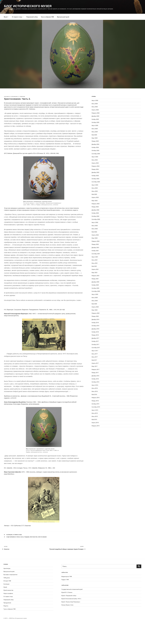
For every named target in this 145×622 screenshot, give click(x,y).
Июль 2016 (95, 388)
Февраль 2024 (95, 166)
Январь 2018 (95, 335)
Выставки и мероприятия (10, 574)
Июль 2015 (95, 413)
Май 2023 (94, 194)
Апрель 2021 (95, 269)
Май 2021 (94, 266)
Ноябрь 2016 (95, 379)
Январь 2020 (95, 316)
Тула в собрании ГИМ (47, 17)
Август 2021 (95, 257)
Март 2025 (95, 138)
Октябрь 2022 (95, 216)
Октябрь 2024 (95, 150)
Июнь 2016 (95, 391)
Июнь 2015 (95, 416)
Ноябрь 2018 (95, 332)
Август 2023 (95, 185)
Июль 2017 (95, 354)
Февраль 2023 (95, 203)
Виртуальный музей (63, 17)
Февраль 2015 (95, 426)
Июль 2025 (95, 128)
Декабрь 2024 (95, 144)
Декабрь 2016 (95, 375)
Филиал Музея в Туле (67, 605)
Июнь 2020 (95, 300)
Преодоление (7, 603)
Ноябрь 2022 (95, 213)
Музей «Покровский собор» (69, 595)
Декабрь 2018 (95, 329)
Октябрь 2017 (95, 344)
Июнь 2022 (95, 228)
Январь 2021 (95, 278)
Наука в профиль (8, 593)
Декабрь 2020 (95, 282)
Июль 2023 (95, 188)
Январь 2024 (95, 169)
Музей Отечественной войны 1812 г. (71, 598)
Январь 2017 (95, 372)
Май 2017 (94, 360)
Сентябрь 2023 (96, 182)
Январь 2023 (95, 207)
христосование (42, 537)
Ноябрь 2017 (95, 341)
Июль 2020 (95, 297)
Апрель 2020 (95, 307)
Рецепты (6, 606)
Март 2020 (95, 310)
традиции (26, 537)
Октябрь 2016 (95, 382)
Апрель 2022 (95, 235)
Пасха (22, 537)
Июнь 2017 (95, 357)
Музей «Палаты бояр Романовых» (70, 602)
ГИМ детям (7, 578)
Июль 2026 (95, 103)
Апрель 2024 (95, 163)
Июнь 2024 (95, 160)
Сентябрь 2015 (96, 407)
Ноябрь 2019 (95, 322)
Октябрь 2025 (95, 122)
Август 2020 (95, 294)
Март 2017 (95, 366)
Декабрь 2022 (95, 210)
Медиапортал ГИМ (66, 576)
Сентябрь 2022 (96, 219)
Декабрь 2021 (95, 247)
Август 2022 (95, 222)
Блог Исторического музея (28, 6)
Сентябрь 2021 (96, 253)
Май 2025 (94, 135)
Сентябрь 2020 (96, 291)
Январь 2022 (95, 244)
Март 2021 (95, 272)
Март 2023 (95, 200)
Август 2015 (95, 410)
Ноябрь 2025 (95, 119)
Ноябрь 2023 (95, 175)
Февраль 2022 (95, 241)
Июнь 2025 (95, 131)
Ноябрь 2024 (95, 147)
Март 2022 (95, 238)
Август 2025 (95, 125)
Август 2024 (95, 157)
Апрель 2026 (95, 110)
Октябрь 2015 (95, 404)
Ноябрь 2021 (95, 250)
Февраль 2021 (95, 275)
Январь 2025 (95, 141)
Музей (6, 17)
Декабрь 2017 (95, 338)
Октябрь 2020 (95, 288)
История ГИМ (7, 581)
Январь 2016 (95, 401)
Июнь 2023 (95, 191)
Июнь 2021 (95, 263)
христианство (34, 537)
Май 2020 (94, 304)
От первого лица (17, 17)
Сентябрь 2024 (96, 153)
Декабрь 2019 (95, 319)
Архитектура (7, 568)
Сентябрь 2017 (96, 347)
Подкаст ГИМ (65, 579)
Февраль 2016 (95, 397)
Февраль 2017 (95, 369)
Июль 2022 (95, 225)
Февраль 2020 (95, 313)
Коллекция (9, 534)
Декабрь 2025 (95, 116)
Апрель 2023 (95, 197)
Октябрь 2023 (95, 178)
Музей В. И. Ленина (66, 592)
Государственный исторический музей (71, 589)
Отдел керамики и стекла (13, 537)
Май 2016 (94, 394)
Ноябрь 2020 (95, 285)
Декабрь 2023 (95, 172)
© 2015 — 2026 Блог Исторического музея (15, 618)
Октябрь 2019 (95, 325)
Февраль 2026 (95, 113)
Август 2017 (95, 350)
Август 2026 (95, 100)
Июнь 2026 (95, 106)
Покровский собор (32, 17)
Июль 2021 (95, 260)
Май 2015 (94, 419)
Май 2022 (94, 232)
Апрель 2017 (95, 363)
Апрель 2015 (95, 422)
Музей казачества (8, 590)
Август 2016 (95, 385)
